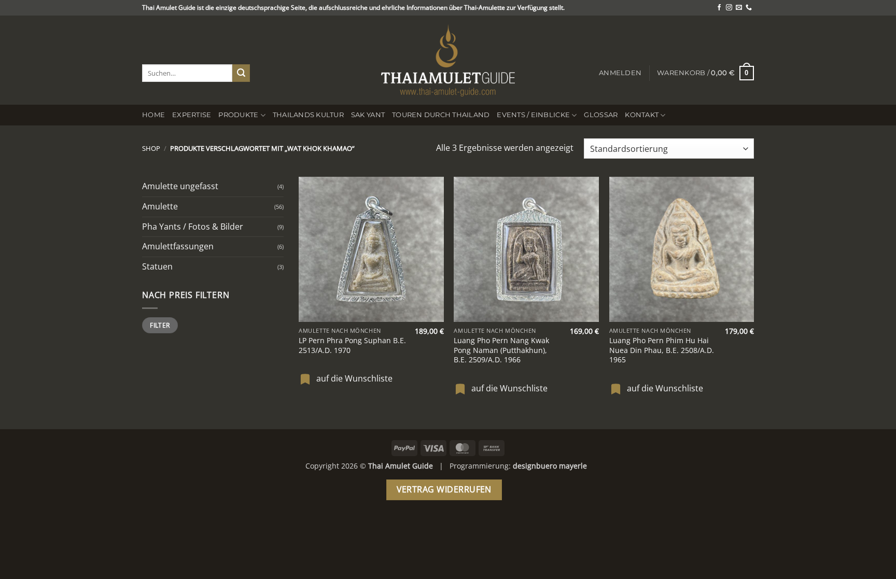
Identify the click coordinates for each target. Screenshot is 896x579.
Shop (151, 148)
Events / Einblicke (533, 115)
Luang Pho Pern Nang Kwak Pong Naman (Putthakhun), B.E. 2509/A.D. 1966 (501, 350)
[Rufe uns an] (749, 7)
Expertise (191, 115)
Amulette (160, 206)
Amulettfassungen (178, 246)
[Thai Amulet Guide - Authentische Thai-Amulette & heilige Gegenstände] (448, 60)
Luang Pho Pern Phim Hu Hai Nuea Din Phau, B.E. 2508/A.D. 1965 (661, 350)
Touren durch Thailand (440, 115)
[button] (620, 73)
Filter (160, 325)
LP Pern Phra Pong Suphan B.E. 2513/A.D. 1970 (352, 345)
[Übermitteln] (241, 73)
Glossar (601, 115)
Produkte (238, 115)
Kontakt (642, 115)
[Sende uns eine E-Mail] (739, 7)
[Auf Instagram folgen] (729, 7)
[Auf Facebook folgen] (719, 7)
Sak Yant (368, 115)
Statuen (157, 266)
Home (153, 115)
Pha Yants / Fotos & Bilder (192, 226)
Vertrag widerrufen (444, 489)
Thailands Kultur (308, 115)
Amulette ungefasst (180, 186)
